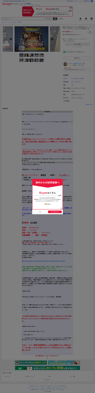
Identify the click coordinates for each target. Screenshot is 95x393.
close (40, 211)
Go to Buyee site (55, 211)
